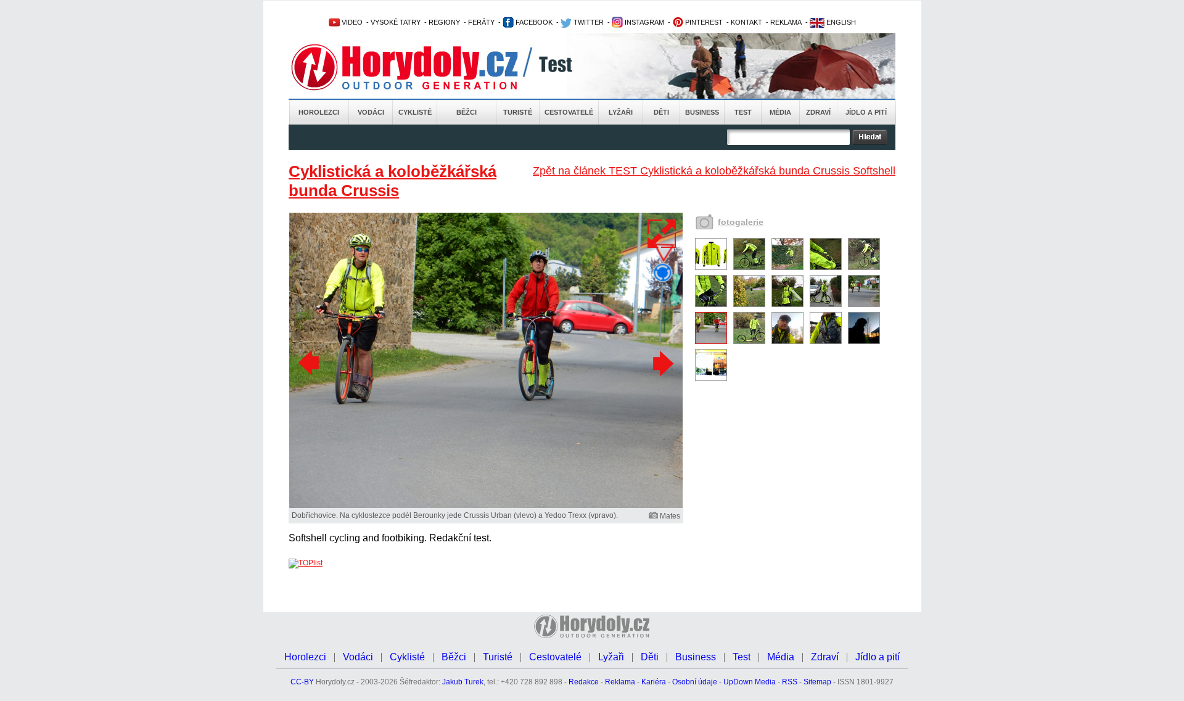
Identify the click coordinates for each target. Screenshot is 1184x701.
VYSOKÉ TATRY (396, 22)
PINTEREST (703, 22)
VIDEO (351, 22)
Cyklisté (415, 112)
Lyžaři (621, 112)
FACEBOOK (533, 22)
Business (702, 112)
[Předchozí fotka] (310, 363)
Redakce (584, 682)
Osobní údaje (694, 682)
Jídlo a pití (866, 112)
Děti (661, 112)
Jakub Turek (462, 682)
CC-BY (302, 682)
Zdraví (818, 112)
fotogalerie (740, 222)
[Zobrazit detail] (711, 267)
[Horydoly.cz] (419, 67)
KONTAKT (746, 22)
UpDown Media (749, 682)
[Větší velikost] (662, 233)
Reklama (620, 682)
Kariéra (653, 682)
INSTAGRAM (643, 22)
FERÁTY (481, 22)
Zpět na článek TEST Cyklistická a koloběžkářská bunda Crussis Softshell (714, 171)
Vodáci (371, 112)
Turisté (517, 112)
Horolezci (318, 112)
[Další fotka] (661, 363)
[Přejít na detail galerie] (486, 505)
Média (780, 112)
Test (743, 112)
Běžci (466, 112)
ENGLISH (840, 22)
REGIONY (444, 22)
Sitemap (817, 682)
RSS (789, 682)
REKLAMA (786, 22)
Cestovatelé (569, 112)
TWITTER (588, 22)
